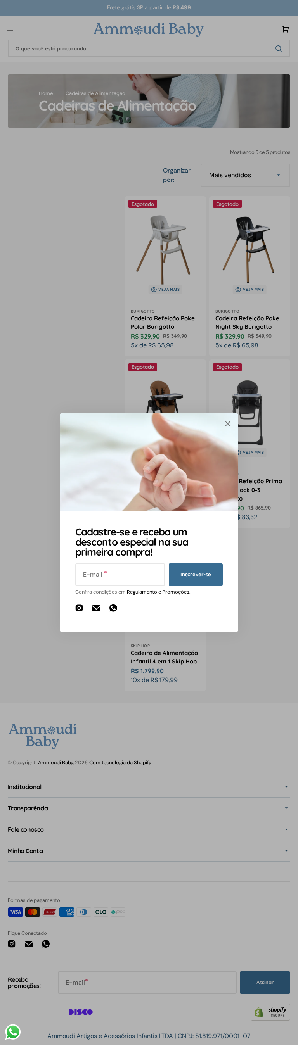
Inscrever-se (195, 574)
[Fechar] (227, 423)
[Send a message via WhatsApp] (13, 1032)
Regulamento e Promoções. (159, 591)
